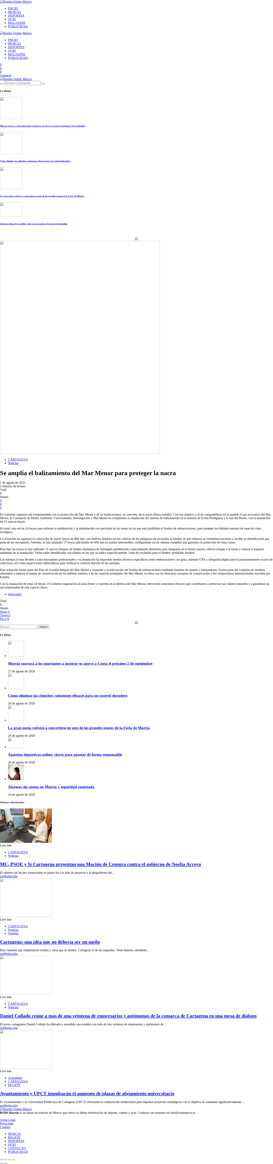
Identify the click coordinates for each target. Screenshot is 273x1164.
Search (43, 626)
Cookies (5, 1127)
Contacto (5, 75)
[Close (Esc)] (1, 1159)
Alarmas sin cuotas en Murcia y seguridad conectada (51, 787)
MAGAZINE (16, 23)
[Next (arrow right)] (5, 1163)
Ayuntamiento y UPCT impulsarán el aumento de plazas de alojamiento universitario (87, 1093)
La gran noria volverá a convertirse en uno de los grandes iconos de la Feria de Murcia (42, 196)
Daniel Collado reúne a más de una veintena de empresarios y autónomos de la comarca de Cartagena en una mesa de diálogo (128, 1015)
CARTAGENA (18, 459)
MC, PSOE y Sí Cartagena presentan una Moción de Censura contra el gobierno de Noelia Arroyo (100, 864)
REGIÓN (14, 1085)
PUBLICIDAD (18, 26)
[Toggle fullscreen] (9, 1159)
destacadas (14, 594)
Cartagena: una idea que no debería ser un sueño (50, 941)
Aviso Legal (7, 1120)
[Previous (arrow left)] (1, 1163)
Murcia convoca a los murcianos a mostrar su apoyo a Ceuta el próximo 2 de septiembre (42, 126)
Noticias (13, 463)
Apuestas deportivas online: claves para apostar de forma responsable (33, 224)
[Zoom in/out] (13, 1159)
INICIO (13, 8)
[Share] (5, 1159)
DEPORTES (16, 15)
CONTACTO (17, 1148)
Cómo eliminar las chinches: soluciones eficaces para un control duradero (35, 161)
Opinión (13, 933)
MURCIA (14, 12)
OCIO (12, 19)
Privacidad (6, 1123)
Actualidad (15, 1078)
